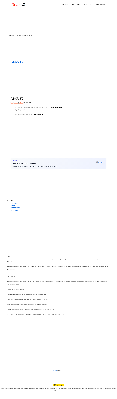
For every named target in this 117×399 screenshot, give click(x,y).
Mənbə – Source (76, 4)
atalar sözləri (2, 380)
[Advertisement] (58, 21)
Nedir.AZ (54, 370)
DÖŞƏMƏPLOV (16, 208)
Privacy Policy (88, 4)
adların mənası (3, 382)
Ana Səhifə (65, 4)
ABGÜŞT (17, 61)
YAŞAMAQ (14, 203)
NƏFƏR (13, 205)
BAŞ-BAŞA (14, 210)
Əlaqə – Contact (100, 4)
